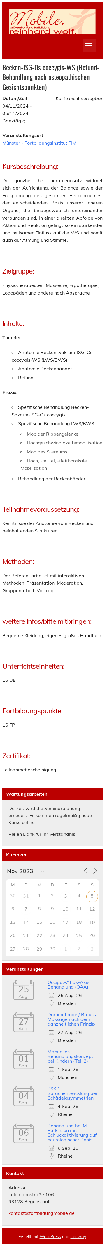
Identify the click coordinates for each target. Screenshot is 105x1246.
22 (39, 935)
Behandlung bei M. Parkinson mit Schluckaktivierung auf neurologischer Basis (72, 1132)
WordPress (50, 1236)
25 (79, 935)
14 (26, 922)
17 (66, 922)
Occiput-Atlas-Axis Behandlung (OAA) (69, 984)
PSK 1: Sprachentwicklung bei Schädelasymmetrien (72, 1093)
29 (39, 949)
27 (13, 949)
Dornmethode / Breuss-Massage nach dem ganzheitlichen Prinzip (73, 1019)
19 (92, 922)
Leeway (78, 1236)
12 (92, 909)
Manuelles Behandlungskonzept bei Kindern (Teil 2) (70, 1056)
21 (26, 935)
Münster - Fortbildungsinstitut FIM (39, 143)
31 (26, 896)
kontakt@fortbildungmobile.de (41, 1213)
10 (66, 909)
